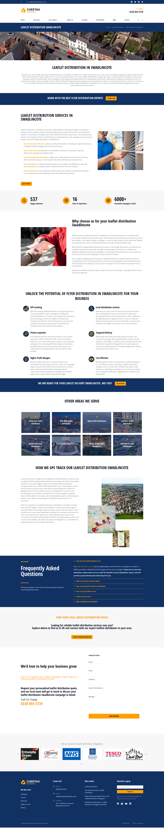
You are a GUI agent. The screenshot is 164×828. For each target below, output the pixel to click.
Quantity (92, 679)
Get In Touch (26, 184)
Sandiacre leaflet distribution (127, 422)
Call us (58, 786)
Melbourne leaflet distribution (35, 422)
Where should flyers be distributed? (86, 601)
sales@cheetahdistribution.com (37, 2)
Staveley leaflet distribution (66, 443)
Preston (23, 797)
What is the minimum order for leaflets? (88, 581)
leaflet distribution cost (85, 566)
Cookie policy (125, 823)
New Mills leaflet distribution (66, 422)
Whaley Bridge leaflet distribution (97, 445)
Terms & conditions (137, 823)
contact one (111, 98)
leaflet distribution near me (82, 637)
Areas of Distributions (96, 688)
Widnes (23, 808)
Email (91, 671)
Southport (24, 794)
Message (92, 697)
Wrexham (24, 801)
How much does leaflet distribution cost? (88, 561)
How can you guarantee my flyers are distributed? (91, 586)
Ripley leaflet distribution (97, 421)
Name (91, 662)
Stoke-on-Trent (25, 804)
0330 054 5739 (136, 11)
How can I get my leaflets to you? (86, 591)
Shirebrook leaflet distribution (35, 445)
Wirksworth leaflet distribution (127, 445)
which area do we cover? (83, 596)
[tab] (108, 561)
